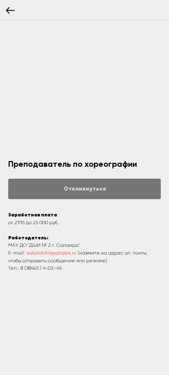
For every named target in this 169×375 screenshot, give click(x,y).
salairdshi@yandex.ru (51, 253)
